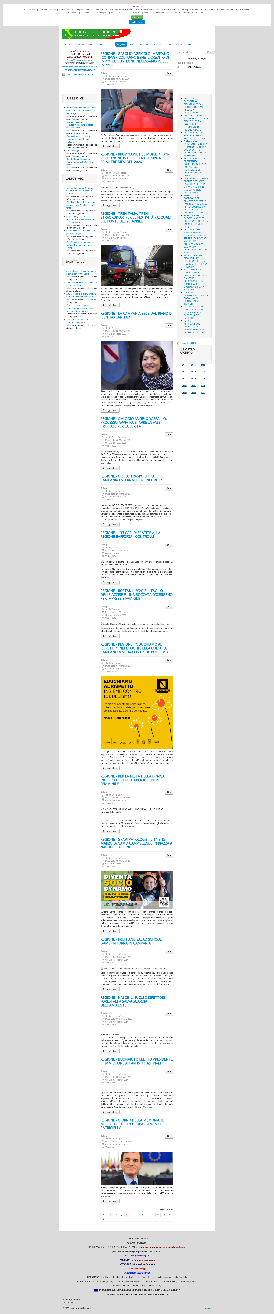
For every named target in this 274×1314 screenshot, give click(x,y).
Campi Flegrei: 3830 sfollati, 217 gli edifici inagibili (81, 232)
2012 (203, 371)
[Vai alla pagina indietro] (110, 1215)
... (137, 1214)
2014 (184, 371)
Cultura (101, 44)
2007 (193, 385)
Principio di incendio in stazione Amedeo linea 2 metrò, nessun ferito (80, 205)
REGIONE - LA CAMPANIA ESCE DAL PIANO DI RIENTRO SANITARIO (137, 315)
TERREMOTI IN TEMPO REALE (80, 70)
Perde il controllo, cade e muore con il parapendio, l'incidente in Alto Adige (81, 110)
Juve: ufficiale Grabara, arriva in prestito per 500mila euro (81, 272)
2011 (184, 378)
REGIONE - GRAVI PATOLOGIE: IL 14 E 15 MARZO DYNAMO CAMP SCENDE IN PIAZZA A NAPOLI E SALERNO (136, 843)
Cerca (209, 51)
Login (188, 44)
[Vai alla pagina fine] (104, 1219)
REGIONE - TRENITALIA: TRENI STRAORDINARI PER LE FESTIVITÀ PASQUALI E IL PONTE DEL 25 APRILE (136, 217)
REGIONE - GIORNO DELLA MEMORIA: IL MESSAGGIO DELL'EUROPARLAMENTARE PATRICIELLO (133, 1124)
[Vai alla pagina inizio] (104, 1215)
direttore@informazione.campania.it (80, 60)
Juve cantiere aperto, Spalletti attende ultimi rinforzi (80, 321)
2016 (193, 364)
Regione (121, 44)
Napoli (168, 44)
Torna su (208, 1307)
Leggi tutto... (111, 145)
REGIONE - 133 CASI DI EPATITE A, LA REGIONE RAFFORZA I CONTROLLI (130, 534)
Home (67, 44)
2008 (184, 385)
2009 (203, 378)
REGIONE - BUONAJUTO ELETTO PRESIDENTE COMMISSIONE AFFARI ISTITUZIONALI (137, 1061)
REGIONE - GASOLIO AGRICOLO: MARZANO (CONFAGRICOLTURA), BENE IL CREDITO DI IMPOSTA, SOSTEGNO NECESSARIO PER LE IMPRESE (135, 59)
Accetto (137, 17)
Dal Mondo (79, 44)
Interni (91, 44)
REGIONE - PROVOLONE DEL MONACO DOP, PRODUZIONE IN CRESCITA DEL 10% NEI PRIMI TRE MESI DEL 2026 (135, 158)
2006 (203, 385)
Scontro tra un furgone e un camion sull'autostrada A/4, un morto (80, 161)
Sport (110, 44)
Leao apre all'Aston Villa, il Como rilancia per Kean (81, 284)
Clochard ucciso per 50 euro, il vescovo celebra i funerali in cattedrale (80, 139)
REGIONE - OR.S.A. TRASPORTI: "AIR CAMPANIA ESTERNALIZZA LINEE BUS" (131, 478)
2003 (203, 392)
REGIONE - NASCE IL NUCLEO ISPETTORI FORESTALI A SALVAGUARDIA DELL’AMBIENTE (133, 1001)
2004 (193, 392)
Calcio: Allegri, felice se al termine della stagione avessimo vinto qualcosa (81, 219)
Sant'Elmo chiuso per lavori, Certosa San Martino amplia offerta (79, 244)
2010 (193, 378)
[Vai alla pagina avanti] (170, 1215)
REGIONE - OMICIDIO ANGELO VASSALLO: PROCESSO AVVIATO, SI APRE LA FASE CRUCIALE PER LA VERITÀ (134, 422)
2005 (184, 392)
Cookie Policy (137, 21)
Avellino (132, 44)
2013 (193, 371)
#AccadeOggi (72, 150)
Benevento (145, 44)
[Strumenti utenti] (169, 73)
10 (164, 1214)
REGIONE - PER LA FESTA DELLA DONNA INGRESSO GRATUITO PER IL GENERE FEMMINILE (132, 780)
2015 (203, 364)
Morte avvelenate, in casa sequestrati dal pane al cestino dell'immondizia (80, 124)
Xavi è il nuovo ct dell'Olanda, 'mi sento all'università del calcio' (81, 295)
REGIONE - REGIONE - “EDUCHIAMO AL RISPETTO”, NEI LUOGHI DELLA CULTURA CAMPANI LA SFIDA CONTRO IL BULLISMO (134, 648)
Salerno (178, 44)
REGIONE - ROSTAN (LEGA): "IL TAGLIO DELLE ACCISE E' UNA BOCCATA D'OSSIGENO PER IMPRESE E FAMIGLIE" (137, 594)
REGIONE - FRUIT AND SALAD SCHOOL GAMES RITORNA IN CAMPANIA (131, 941)
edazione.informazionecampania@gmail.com (80, 66)
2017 (184, 364)
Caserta (157, 44)
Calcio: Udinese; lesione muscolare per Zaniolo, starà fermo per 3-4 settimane (79, 308)
